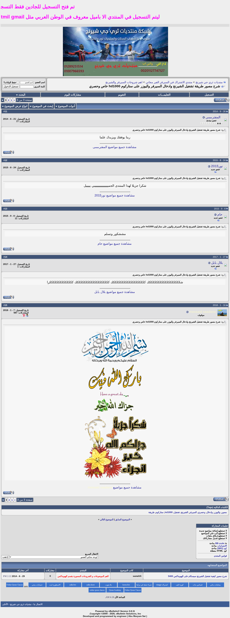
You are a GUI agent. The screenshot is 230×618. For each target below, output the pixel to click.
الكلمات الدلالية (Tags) (217, 507)
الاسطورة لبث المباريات (54, 585)
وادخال (210, 512)
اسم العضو (40, 82)
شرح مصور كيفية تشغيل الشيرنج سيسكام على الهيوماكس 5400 (197, 576)
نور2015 (217, 166)
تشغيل (177, 512)
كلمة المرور (39, 86)
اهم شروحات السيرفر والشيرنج (123, 82)
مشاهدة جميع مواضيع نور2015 (115, 195)
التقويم (122, 94)
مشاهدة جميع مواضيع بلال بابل (114, 292)
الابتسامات (222, 546)
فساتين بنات (197, 585)
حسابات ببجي (37, 585)
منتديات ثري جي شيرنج (209, 82)
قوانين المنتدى (220, 556)
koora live (126, 585)
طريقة (151, 512)
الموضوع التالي (106, 519)
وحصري (201, 512)
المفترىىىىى (213, 117)
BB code (219, 543)
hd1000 (169, 512)
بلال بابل (217, 263)
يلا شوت (108, 585)
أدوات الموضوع (66, 106)
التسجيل (209, 94)
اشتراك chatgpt (162, 585)
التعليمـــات (164, 94)
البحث (22, 94)
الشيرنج (184, 512)
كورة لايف (180, 585)
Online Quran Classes (133, 590)
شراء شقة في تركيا (144, 585)
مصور (224, 512)
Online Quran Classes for (15, 585)
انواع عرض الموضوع (16, 106)
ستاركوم (160, 512)
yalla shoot (91, 585)
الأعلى (5, 604)
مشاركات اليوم (72, 94)
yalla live (72, 585)
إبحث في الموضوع (42, 106)
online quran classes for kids (97, 590)
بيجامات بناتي (215, 585)
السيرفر (193, 512)
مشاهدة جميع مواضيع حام (115, 243)
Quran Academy (115, 590)
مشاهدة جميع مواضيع (114, 487)
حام (219, 214)
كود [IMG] (222, 548)
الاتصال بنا (38, 604)
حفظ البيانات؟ (10, 82)
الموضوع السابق (122, 519)
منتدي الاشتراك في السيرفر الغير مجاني (169, 82)
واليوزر (217, 512)
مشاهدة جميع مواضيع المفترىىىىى (114, 147)
